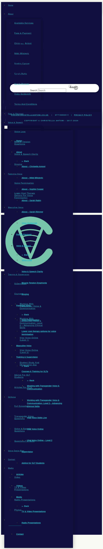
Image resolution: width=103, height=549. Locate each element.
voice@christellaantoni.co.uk (30, 115)
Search (33, 90)
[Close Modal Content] (6, 127)
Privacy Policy (83, 115)
